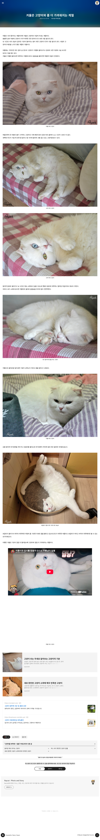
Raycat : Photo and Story (14, 781)
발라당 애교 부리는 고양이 (12, 748)
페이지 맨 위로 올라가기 (97, 835)
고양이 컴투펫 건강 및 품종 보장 (15, 706)
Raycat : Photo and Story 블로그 (2, 835)
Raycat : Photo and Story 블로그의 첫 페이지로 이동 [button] (50, 3)
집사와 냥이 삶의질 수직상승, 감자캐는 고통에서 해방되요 (23, 723)
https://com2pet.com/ (11, 703)
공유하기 (50, 768)
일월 (18, 744)
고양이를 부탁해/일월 (55, 18)
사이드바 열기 (2, 3)
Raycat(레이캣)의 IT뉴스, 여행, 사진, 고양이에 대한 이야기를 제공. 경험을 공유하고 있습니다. (29, 783)
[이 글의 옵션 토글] (8, 737)
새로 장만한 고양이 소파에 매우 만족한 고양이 (18, 751)
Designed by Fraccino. (88, 835)
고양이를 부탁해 (10, 744)
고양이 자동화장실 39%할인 (14, 720)
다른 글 (60, 768)
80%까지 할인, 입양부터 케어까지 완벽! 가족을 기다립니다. (23, 709)
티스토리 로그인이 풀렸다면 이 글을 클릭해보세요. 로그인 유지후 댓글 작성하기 (50, 764)
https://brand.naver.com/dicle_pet (15, 717)
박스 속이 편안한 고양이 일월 (59, 748)
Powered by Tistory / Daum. (13, 835)
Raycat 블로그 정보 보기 (97, 3)
